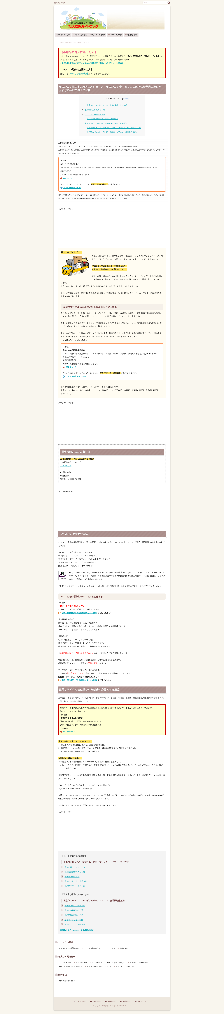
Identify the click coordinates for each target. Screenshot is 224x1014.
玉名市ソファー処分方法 (75, 886)
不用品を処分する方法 (69, 930)
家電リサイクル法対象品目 (69, 948)
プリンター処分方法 (98, 35)
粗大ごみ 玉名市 (60, 3)
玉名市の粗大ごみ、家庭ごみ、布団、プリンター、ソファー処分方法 (114, 128)
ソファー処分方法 (80, 35)
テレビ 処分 (110, 948)
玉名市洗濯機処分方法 (74, 915)
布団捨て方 (142, 1001)
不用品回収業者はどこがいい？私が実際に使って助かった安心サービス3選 (91, 63)
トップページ (60, 42)
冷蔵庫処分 (112, 1001)
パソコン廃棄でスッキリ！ (72, 188)
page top (166, 991)
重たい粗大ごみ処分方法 (139, 962)
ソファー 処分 (97, 962)
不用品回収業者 (87, 930)
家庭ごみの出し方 (64, 35)
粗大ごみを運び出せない (116, 962)
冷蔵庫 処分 (124, 948)
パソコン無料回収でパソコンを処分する (102, 119)
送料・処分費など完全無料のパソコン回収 (79, 613)
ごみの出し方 (65, 466)
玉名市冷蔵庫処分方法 (74, 910)
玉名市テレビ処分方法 (74, 920)
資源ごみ (130, 966)
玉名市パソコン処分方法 (75, 906)
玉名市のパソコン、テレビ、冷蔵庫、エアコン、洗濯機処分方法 (112, 132)
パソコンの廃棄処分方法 (95, 115)
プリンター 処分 (65, 962)
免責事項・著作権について (69, 981)
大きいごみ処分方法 (94, 966)
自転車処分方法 (132, 35)
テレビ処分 (97, 1001)
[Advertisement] (112, 227)
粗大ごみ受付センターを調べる (70, 966)
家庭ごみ (119, 966)
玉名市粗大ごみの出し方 (95, 110)
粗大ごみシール (81, 962)
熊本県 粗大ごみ (70, 42)
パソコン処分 (81, 1001)
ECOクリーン (68, 178)
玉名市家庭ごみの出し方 (75, 872)
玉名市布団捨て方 (72, 877)
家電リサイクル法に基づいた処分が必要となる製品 (107, 105)
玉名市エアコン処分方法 (75, 924)
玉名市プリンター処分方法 (76, 881)
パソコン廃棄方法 (116, 35)
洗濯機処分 (127, 1001)
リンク (108, 966)
